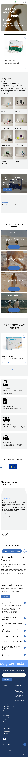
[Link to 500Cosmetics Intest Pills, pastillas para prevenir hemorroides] (12, 46)
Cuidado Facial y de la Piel (6, 162)
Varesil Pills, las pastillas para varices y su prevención (13, 359)
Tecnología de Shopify (19, 754)
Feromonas (18, 128)
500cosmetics (11, 754)
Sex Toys (17, 111)
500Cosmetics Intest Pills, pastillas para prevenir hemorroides (10, 62)
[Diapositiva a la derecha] (17, 369)
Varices (3, 111)
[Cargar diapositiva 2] (14, 369)
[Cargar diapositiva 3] (15, 369)
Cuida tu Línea (19, 145)
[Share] (22, 39)
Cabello (17, 162)
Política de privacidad (13, 750)
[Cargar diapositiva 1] (12, 369)
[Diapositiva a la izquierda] (10, 369)
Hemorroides (5, 145)
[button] (1, 2)
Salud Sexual (5, 128)
